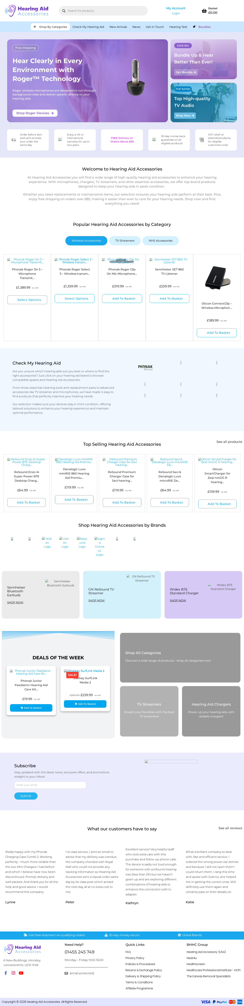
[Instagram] (13, 973)
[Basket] (204, 11)
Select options (29, 299)
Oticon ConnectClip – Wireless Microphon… (216, 306)
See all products (229, 442)
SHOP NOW (15, 602)
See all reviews (230, 828)
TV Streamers (149, 704)
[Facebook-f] (6, 973)
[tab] (86, 240)
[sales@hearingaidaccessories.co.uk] (66, 973)
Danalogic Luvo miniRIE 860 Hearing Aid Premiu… (74, 473)
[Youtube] (21, 973)
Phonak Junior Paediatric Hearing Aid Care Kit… (31, 685)
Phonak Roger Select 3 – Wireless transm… (74, 271)
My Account (176, 8)
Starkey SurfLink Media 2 (85, 680)
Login (176, 13)
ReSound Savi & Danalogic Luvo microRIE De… (169, 476)
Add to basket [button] (124, 298)
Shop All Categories (143, 653)
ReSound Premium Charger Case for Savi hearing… (122, 476)
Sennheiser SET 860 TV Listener (169, 271)
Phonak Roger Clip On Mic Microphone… (122, 271)
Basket (213, 8)
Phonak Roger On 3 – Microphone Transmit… (27, 274)
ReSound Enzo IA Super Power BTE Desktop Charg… (26, 476)
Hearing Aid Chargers (211, 704)
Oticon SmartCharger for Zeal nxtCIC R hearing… (217, 476)
